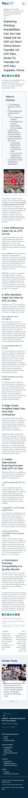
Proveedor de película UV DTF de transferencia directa (13, 622)
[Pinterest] (18, 76)
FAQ (5, 754)
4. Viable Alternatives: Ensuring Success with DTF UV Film (15, 138)
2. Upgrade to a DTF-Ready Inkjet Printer (15, 149)
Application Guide (8, 747)
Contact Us (6, 771)
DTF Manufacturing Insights (10, 752)
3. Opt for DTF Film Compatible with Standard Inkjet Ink (16, 155)
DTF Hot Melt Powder (9, 740)
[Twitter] (5, 76)
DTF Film (6, 736)
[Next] (24, 682)
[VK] (8, 76)
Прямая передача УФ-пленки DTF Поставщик (13, 626)
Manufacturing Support (9, 763)
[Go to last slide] (4, 682)
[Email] (11, 76)
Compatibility (7, 749)
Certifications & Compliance (10, 765)
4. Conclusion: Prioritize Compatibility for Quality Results (15, 162)
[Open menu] (24, 3)
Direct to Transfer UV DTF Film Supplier (11, 618)
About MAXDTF (8, 761)
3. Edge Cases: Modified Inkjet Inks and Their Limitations (14, 132)
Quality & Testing (8, 751)
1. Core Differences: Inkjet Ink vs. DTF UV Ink (14, 107)
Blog (5, 18)
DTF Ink (6, 738)
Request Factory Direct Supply (11, 773)
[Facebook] (3, 76)
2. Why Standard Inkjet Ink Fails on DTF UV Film (15, 113)
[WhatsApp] (13, 76)
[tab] (12, 701)
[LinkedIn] (16, 76)
